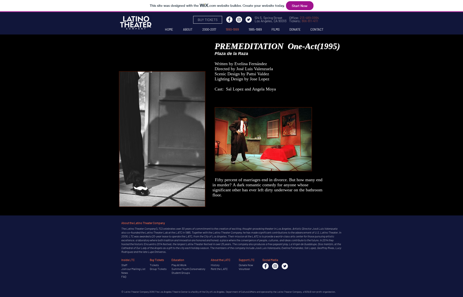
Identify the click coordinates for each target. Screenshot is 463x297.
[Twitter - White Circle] (248, 19)
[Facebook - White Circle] (229, 19)
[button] (162, 139)
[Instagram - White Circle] (239, 19)
